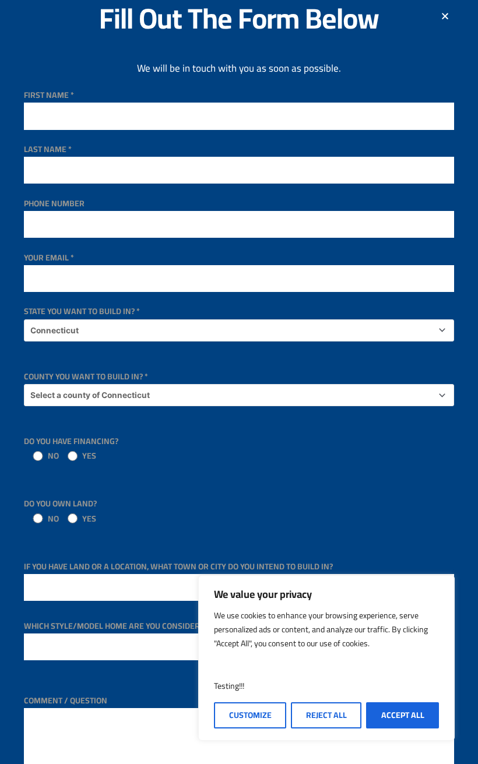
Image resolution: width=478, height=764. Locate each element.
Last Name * (48, 149)
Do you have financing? (71, 448)
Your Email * (49, 257)
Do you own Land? (60, 511)
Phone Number (54, 203)
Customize (250, 715)
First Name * (49, 95)
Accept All (402, 715)
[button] (445, 16)
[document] (239, 382)
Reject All (326, 715)
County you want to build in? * (86, 376)
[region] (326, 658)
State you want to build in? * (82, 311)
